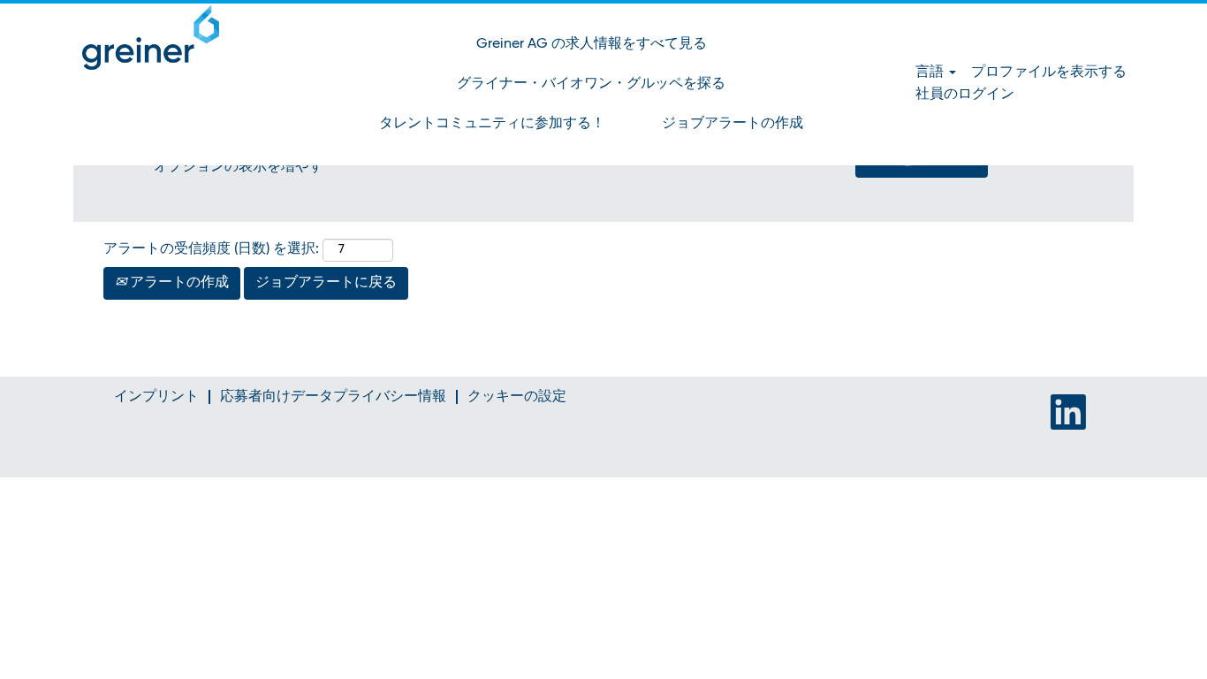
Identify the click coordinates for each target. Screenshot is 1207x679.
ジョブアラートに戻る (326, 283)
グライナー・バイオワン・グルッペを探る (591, 84)
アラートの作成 (177, 283)
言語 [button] (931, 72)
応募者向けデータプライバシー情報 (333, 397)
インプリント (156, 397)
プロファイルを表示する (1049, 72)
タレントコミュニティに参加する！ (492, 124)
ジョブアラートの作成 (732, 124)
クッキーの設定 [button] (516, 397)
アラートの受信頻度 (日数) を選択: (211, 249)
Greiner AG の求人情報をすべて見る (591, 44)
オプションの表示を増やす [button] (238, 167)
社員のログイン (964, 95)
